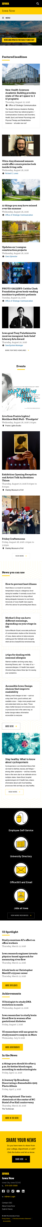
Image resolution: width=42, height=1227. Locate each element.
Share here (19, 1159)
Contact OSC (7, 1203)
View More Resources (20, 915)
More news (9, 726)
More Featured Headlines (16, 350)
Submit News (7, 1209)
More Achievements (12, 1047)
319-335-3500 (11, 1185)
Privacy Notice (6, 1218)
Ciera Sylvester (11, 256)
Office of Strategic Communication (22, 105)
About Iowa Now (8, 1206)
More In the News (11, 1117)
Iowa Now (8, 10)
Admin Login (9, 1196)
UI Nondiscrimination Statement (21, 1218)
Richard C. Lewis (11, 173)
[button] (37, 3)
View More (19, 556)
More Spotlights (11, 985)
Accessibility (7, 1221)
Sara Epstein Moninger (14, 345)
